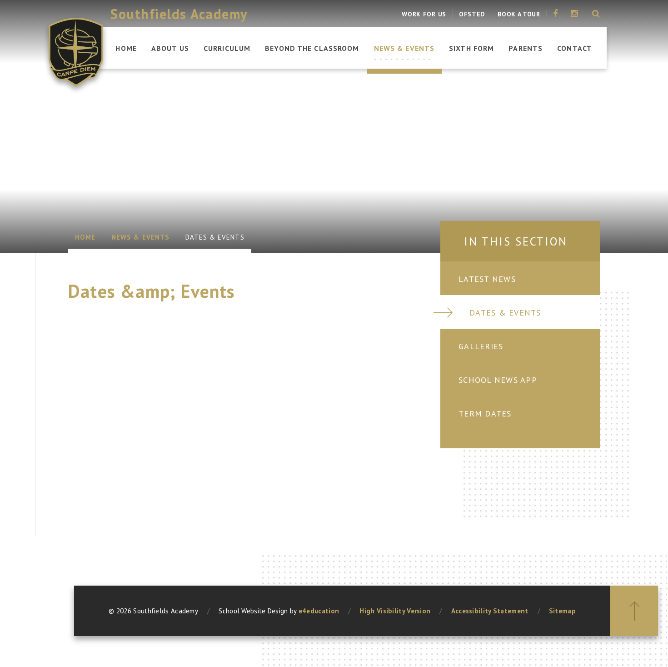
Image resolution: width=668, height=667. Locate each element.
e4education (319, 611)
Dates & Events (214, 237)
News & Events (140, 237)
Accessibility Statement (489, 611)
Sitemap (562, 611)
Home (85, 237)
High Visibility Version (394, 611)
